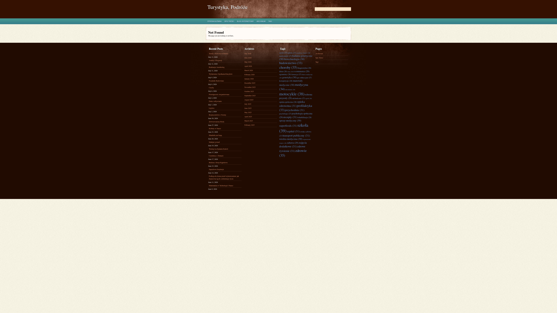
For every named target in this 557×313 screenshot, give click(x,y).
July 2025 (247, 104)
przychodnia (294, 110)
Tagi (270, 21)
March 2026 (248, 70)
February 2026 (249, 74)
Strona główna (214, 21)
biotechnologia (294, 59)
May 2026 (248, 62)
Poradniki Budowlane (216, 81)
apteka (292, 52)
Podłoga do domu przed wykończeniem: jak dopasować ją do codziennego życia (224, 177)
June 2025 (248, 108)
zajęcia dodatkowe (293, 144)
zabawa (292, 142)
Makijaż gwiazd (214, 142)
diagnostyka (304, 68)
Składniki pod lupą (215, 135)
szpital (293, 131)
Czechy (211, 87)
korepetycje (286, 80)
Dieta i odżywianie (215, 101)
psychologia (285, 113)
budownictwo (290, 63)
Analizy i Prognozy (215, 60)
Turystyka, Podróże (227, 7)
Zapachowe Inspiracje (216, 169)
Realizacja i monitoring (217, 67)
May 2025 (248, 112)
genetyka (289, 77)
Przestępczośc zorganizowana (219, 94)
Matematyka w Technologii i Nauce (221, 185)
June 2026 (248, 58)
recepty (290, 117)
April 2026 (248, 66)
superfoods (288, 125)
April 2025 (248, 116)
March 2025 (248, 121)
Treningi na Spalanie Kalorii (218, 149)
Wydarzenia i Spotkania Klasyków (221, 74)
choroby (288, 67)
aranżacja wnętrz (303, 53)
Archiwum (261, 21)
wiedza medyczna (290, 139)
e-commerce (301, 71)
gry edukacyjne (304, 77)
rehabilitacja (305, 117)
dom (290, 72)
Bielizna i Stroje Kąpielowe (218, 162)
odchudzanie (298, 98)
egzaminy (285, 74)
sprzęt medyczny (290, 120)
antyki (283, 52)
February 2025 (249, 125)
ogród (308, 98)
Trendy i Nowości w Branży (218, 53)
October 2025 (249, 91)
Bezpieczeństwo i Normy (217, 115)
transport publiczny (296, 135)
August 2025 (248, 100)
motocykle (291, 94)
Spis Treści (229, 21)
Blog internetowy (245, 21)
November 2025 (250, 87)
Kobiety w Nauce (215, 128)
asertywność (285, 56)
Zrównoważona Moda (216, 121)
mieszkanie (290, 90)
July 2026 (247, 53)
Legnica (211, 108)
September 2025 (250, 95)
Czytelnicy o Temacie (216, 155)
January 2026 (249, 79)
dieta (283, 71)
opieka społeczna (288, 102)
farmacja (296, 74)
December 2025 (249, 83)
